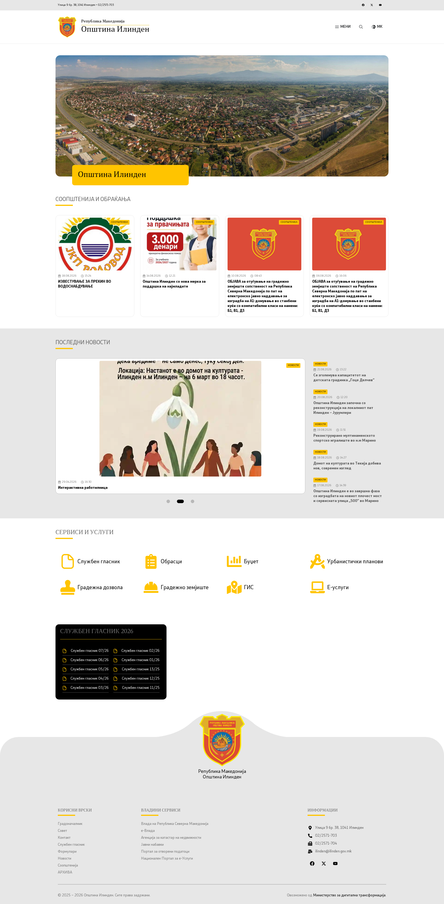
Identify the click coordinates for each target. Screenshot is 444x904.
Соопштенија (68, 865)
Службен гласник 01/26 (141, 660)
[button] (168, 501)
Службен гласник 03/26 (90, 688)
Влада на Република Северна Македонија (174, 824)
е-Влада (148, 831)
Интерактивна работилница (83, 488)
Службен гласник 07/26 (90, 651)
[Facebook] (363, 4)
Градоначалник (70, 824)
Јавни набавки (152, 845)
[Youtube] (380, 4)
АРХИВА (65, 872)
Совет (62, 831)
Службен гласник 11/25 (141, 688)
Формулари (67, 852)
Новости (64, 859)
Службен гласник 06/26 (90, 660)
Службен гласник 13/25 (141, 669)
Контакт (64, 838)
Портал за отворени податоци (165, 852)
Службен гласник (71, 845)
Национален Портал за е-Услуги (167, 859)
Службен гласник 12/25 (141, 679)
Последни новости (83, 343)
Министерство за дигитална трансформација (349, 895)
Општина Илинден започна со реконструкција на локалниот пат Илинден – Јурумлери (343, 408)
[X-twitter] (371, 4)
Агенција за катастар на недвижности (171, 838)
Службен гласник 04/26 (90, 679)
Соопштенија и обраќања (93, 199)
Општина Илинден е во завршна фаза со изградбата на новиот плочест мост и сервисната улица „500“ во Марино (347, 496)
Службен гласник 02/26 (140, 651)
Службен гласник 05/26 (90, 669)
